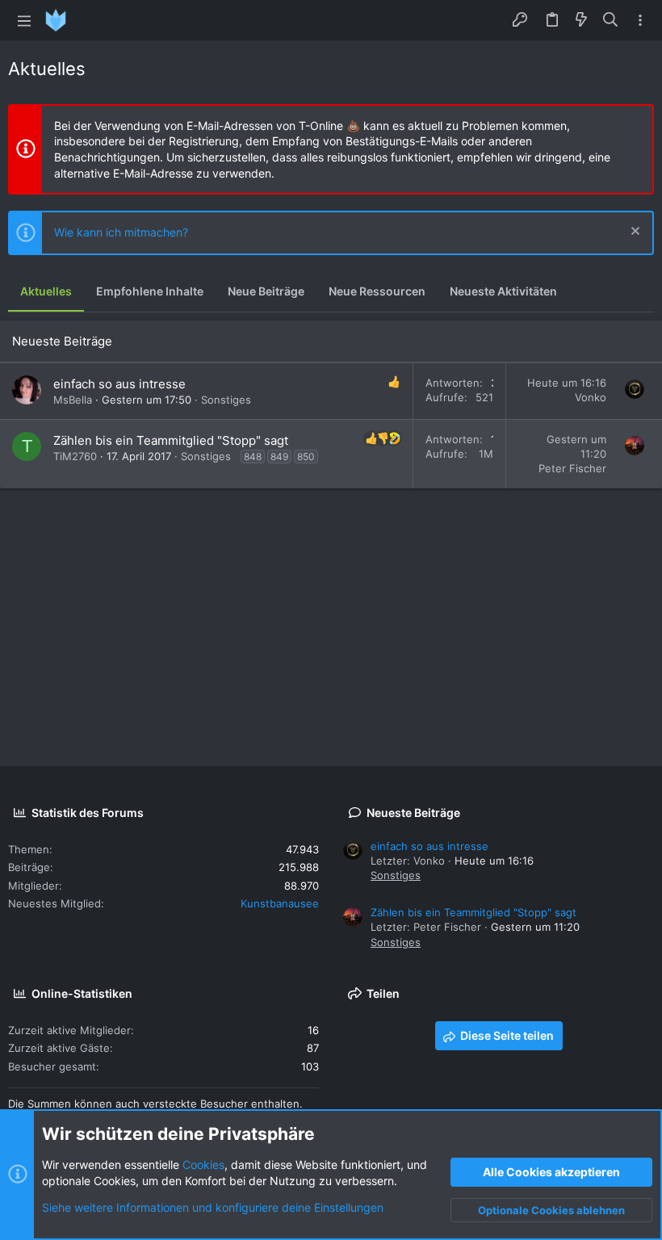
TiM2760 (75, 456)
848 (253, 456)
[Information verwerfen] (633, 232)
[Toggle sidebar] (640, 20)
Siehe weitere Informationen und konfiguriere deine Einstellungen (212, 1207)
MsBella (72, 399)
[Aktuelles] (581, 20)
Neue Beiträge (266, 291)
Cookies (203, 1164)
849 (279, 456)
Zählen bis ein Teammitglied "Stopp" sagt (170, 440)
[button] (24, 20)
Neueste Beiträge (62, 341)
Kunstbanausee (280, 903)
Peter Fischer (572, 468)
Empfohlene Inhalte (149, 291)
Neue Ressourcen (377, 291)
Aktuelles (46, 291)
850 (306, 456)
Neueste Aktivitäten (503, 291)
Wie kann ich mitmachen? (121, 232)
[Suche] (610, 20)
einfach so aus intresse (119, 384)
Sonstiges (226, 399)
